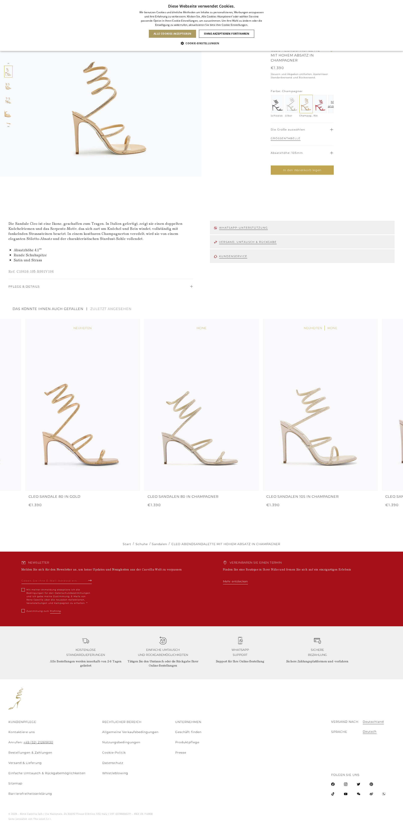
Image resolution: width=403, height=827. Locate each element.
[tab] (50, 308)
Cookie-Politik (114, 752)
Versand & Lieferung (25, 763)
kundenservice (233, 256)
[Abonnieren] (90, 580)
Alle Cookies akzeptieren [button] (172, 33)
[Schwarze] (277, 104)
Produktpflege (187, 742)
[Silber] (291, 104)
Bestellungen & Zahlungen (30, 752)
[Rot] (320, 104)
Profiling (55, 611)
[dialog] (201, 25)
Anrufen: (30, 742)
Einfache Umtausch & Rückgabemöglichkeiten (46, 773)
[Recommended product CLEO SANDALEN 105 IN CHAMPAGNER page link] (320, 405)
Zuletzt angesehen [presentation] (111, 308)
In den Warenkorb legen (302, 170)
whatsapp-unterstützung (243, 227)
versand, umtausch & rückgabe (248, 242)
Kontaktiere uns (21, 732)
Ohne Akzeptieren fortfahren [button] (226, 33)
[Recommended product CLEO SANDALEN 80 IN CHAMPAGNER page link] (201, 405)
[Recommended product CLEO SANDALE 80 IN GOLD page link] (82, 405)
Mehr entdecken (235, 581)
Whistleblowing (115, 773)
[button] (201, 43)
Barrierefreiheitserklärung (30, 794)
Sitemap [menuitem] (15, 783)
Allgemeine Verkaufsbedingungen (130, 732)
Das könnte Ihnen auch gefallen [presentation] (48, 308)
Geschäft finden (188, 732)
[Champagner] (306, 104)
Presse (180, 752)
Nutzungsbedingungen (121, 742)
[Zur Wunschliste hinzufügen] (331, 55)
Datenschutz (112, 763)
